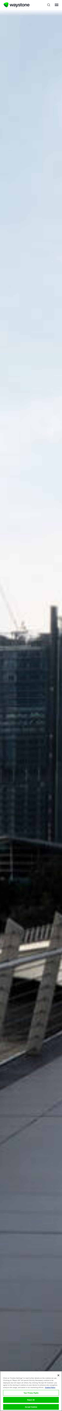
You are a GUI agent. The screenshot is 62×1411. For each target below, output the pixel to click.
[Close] (58, 1375)
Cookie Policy (50, 1387)
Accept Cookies (31, 1407)
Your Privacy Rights (31, 1393)
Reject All (31, 1400)
